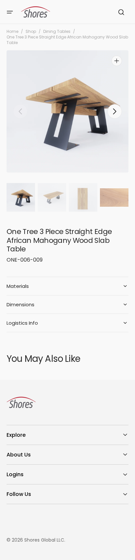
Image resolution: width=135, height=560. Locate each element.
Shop (31, 31)
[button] (10, 12)
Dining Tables (56, 31)
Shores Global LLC (44, 540)
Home (12, 31)
